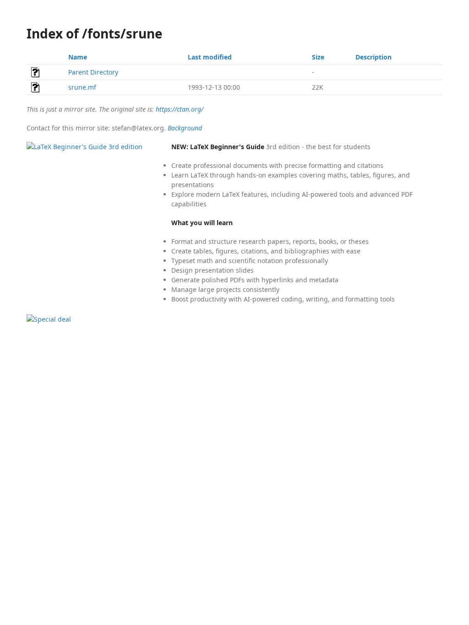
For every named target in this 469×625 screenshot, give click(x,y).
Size (318, 57)
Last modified (210, 57)
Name (77, 57)
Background (185, 128)
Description (373, 57)
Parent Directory (93, 72)
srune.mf (82, 87)
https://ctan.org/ (179, 109)
